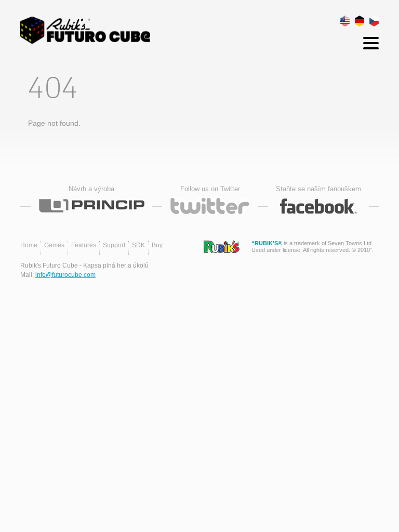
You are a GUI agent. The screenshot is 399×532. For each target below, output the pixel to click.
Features (83, 245)
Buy (157, 245)
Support (114, 245)
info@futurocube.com (65, 274)
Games (54, 245)
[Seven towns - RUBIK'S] (221, 246)
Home (28, 245)
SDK (138, 245)
